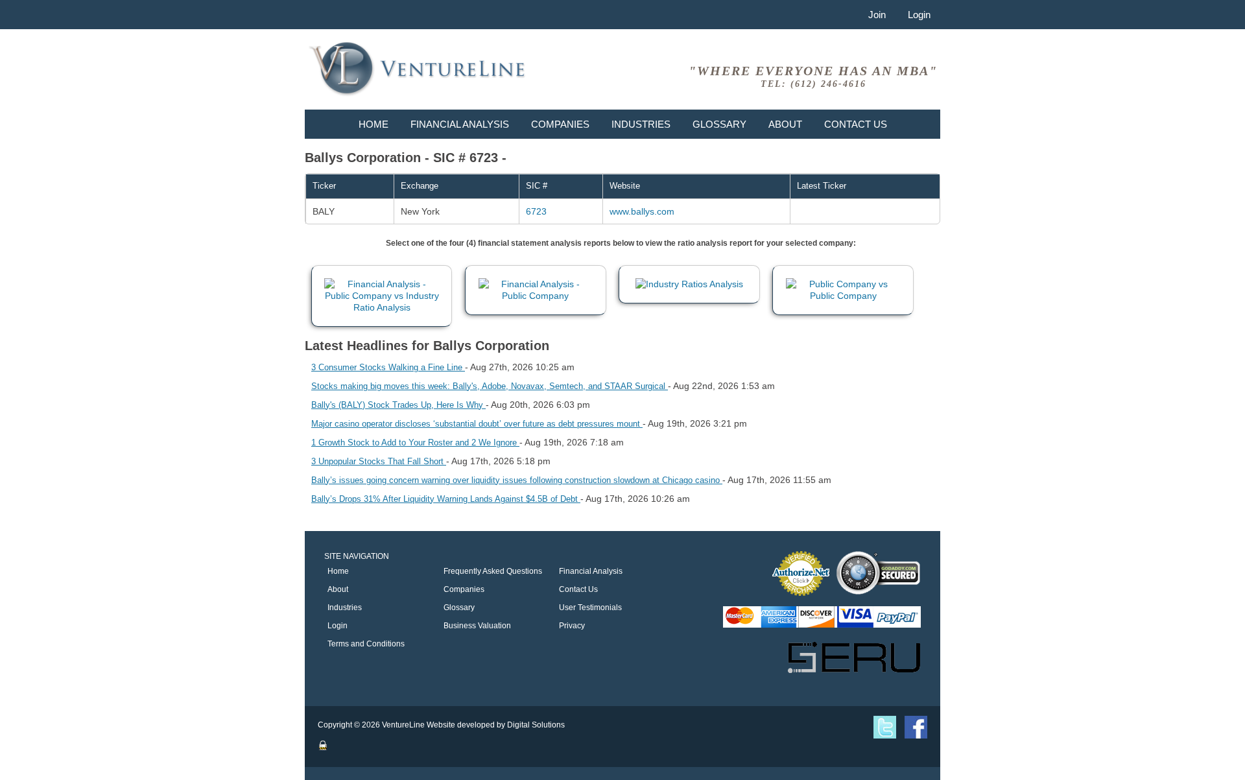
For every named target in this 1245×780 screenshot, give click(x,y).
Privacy (572, 625)
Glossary (719, 124)
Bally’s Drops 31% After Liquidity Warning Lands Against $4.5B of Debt (445, 499)
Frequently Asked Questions (493, 571)
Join (877, 14)
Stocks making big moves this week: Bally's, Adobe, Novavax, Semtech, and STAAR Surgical (489, 386)
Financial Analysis (459, 124)
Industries (640, 124)
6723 (536, 211)
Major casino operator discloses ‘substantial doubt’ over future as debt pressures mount (477, 424)
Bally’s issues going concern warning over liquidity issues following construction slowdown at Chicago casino (516, 480)
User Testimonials (590, 607)
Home (373, 124)
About (785, 124)
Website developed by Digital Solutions (496, 724)
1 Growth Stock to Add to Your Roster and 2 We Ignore (415, 442)
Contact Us (855, 124)
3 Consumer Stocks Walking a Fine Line (388, 367)
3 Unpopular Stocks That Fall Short (378, 461)
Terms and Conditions (366, 643)
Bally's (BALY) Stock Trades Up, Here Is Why (398, 405)
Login (919, 14)
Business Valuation (477, 625)
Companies (560, 124)
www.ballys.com (642, 211)
